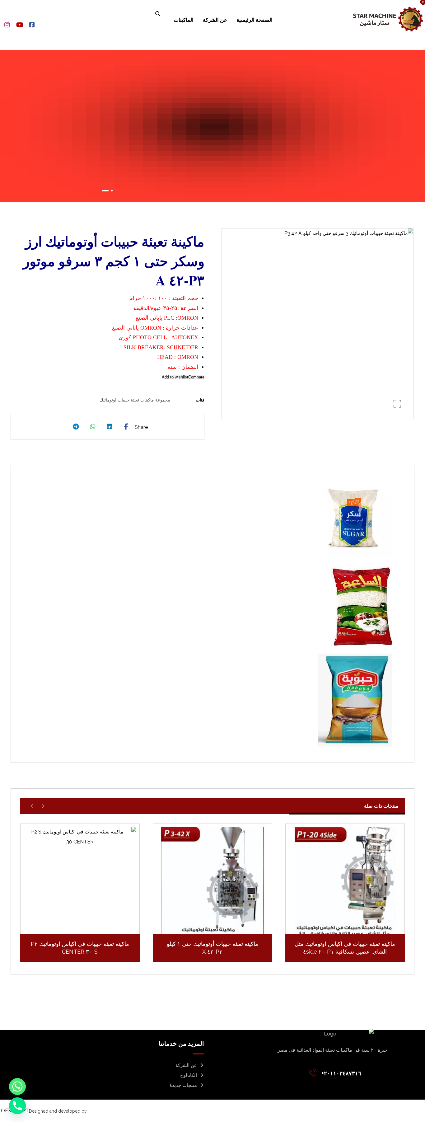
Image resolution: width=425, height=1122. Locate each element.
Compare (196, 377)
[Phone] (17, 1105)
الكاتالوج (188, 1075)
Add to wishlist (175, 377)
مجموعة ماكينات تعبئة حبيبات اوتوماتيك (135, 399)
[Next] (31, 806)
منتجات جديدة (183, 1085)
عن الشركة (186, 1065)
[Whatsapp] (17, 1086)
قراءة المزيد (341, 923)
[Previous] (42, 806)
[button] (157, 13)
